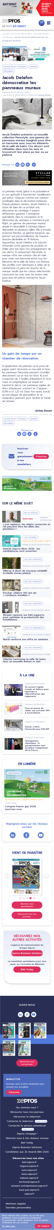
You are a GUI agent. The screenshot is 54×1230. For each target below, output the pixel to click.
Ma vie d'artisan (31, 512)
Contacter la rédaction (20, 1121)
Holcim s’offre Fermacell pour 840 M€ (37, 728)
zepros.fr (29, 1194)
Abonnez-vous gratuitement (27, 905)
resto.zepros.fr (29, 1174)
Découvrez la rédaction (27, 1116)
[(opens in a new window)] (27, 53)
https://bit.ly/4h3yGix (27, 8)
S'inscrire (41, 456)
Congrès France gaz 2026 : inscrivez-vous (21, 808)
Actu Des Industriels (22, 34)
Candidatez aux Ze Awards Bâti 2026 (27, 1152)
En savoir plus (8, 1226)
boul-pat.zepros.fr (29, 1190)
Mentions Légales (16, 1203)
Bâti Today (27, 969)
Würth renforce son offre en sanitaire (25, 639)
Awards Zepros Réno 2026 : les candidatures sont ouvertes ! (21, 550)
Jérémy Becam (44, 95)
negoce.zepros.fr (29, 1166)
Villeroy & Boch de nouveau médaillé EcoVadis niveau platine (25, 572)
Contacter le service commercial (27, 1125)
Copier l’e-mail (41, 1121)
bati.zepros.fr (29, 1162)
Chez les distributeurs (33, 627)
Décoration (8, 71)
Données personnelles (18, 1207)
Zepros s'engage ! (27, 1133)
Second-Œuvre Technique (15, 66)
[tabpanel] (27, 876)
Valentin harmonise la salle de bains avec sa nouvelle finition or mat (24, 660)
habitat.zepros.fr (29, 1178)
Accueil (6, 34)
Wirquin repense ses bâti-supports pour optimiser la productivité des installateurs (23, 617)
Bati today (27, 1142)
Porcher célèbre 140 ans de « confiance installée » (19, 594)
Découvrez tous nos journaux (27, 915)
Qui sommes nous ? (27, 1107)
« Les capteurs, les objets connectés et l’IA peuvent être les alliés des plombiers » (26, 527)
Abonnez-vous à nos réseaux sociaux (27, 1138)
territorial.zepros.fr (29, 1182)
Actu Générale (30, 537)
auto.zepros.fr (29, 1170)
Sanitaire (33, 66)
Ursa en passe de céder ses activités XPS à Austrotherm (37, 710)
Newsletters (42, 23)
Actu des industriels (32, 559)
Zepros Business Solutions (27, 953)
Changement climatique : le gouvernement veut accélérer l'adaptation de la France (36, 745)
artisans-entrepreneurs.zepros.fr (29, 1186)
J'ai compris (43, 1226)
